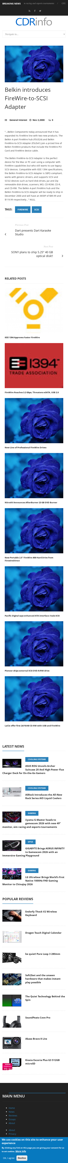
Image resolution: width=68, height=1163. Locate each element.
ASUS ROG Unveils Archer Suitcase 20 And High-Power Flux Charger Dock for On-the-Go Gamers (33, 769)
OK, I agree (9, 1158)
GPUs (30, 841)
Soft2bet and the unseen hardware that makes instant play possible (43, 979)
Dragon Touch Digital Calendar (43, 932)
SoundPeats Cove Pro (37, 1017)
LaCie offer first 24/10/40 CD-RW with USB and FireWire (32, 725)
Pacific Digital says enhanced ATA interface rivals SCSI (32, 615)
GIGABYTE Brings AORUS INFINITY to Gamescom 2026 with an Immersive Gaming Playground (33, 852)
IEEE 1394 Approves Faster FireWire (22, 337)
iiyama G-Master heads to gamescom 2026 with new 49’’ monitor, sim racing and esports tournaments (31, 823)
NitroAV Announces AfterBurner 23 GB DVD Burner (31, 502)
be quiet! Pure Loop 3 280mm (42, 953)
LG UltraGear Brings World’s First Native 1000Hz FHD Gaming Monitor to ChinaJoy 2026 (33, 881)
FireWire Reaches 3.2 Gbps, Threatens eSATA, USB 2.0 (32, 392)
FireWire (23, 209)
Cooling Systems (37, 759)
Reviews (13, 1115)
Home (12, 1107)
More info (20, 1151)
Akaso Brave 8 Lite (36, 1038)
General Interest (18, 119)
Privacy (12, 1133)
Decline (22, 1158)
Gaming (32, 813)
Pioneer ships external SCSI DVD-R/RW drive (27, 670)
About (12, 1123)
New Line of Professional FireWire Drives (25, 447)
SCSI (36, 209)
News (12, 1111)
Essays (12, 1119)
